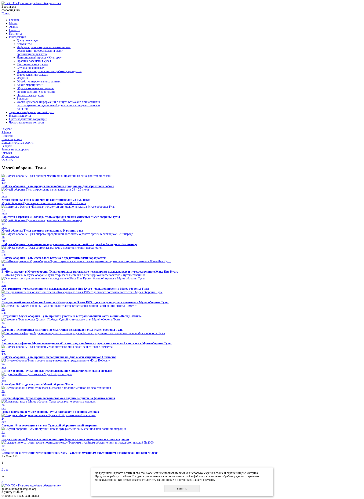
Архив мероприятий (30, 84)
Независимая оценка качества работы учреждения (49, 71)
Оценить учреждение (30, 95)
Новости (14, 30)
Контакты (15, 33)
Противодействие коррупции (36, 91)
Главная (14, 19)
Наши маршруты (20, 115)
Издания (22, 78)
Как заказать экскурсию (32, 64)
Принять (182, 488)
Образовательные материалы (35, 88)
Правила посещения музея (34, 60)
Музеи (13, 23)
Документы (24, 43)
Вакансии (23, 98)
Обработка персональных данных (38, 81)
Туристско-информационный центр (32, 112)
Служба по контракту (31, 67)
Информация (17, 37)
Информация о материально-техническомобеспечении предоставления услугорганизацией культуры (44, 51)
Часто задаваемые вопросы (26, 122)
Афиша (13, 26)
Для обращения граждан (32, 74)
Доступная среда (27, 40)
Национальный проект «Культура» (39, 57)
